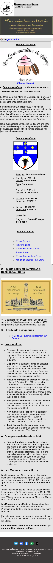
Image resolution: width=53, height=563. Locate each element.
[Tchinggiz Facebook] (26, 545)
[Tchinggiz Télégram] (16, 545)
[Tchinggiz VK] (21, 545)
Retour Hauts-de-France (27, 248)
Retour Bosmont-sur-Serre (28, 256)
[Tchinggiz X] (37, 545)
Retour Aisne (22, 252)
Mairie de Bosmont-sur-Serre (30, 260)
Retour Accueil (23, 241)
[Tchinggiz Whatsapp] (31, 545)
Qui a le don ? (14, 39)
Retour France (23, 245)
